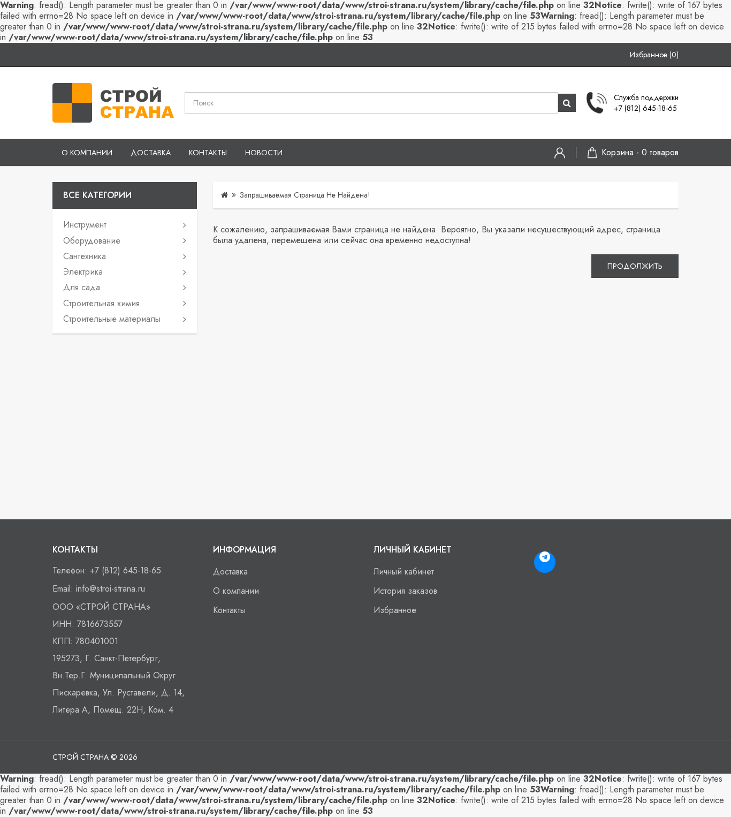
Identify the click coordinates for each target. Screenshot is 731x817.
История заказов (405, 591)
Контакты (208, 152)
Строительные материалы (112, 319)
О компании (87, 152)
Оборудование (91, 240)
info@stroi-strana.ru (110, 589)
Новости (264, 152)
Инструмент (84, 224)
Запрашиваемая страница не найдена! (305, 195)
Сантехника (84, 256)
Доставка (151, 152)
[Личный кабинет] (559, 152)
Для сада (81, 287)
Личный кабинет (404, 571)
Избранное (395, 610)
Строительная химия (101, 303)
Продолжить (635, 266)
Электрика (83, 272)
